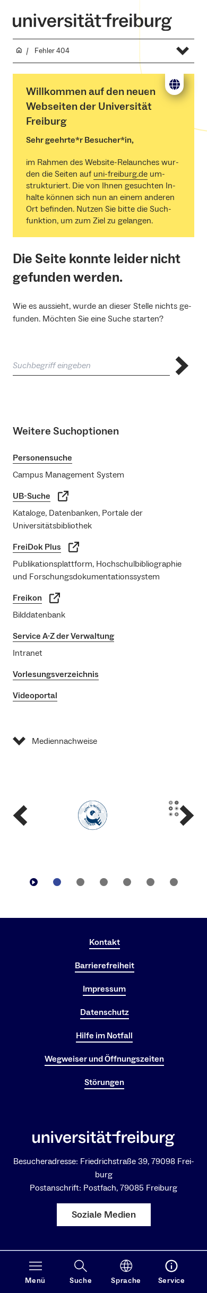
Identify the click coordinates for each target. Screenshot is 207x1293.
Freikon (27, 598)
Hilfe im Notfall (104, 1035)
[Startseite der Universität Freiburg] (92, 22)
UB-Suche (31, 496)
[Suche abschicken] (182, 366)
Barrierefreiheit (104, 965)
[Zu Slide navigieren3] (103, 882)
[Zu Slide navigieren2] (80, 882)
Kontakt (104, 942)
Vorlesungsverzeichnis (56, 674)
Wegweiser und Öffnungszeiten (104, 1059)
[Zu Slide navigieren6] (173, 882)
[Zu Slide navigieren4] (127, 882)
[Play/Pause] (33, 882)
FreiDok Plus (37, 547)
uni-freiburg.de (120, 174)
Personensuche (42, 458)
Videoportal (35, 695)
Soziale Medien (104, 1215)
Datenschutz (104, 1012)
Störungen (104, 1082)
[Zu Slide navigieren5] (150, 882)
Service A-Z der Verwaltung (63, 636)
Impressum (104, 989)
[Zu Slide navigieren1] (56, 882)
